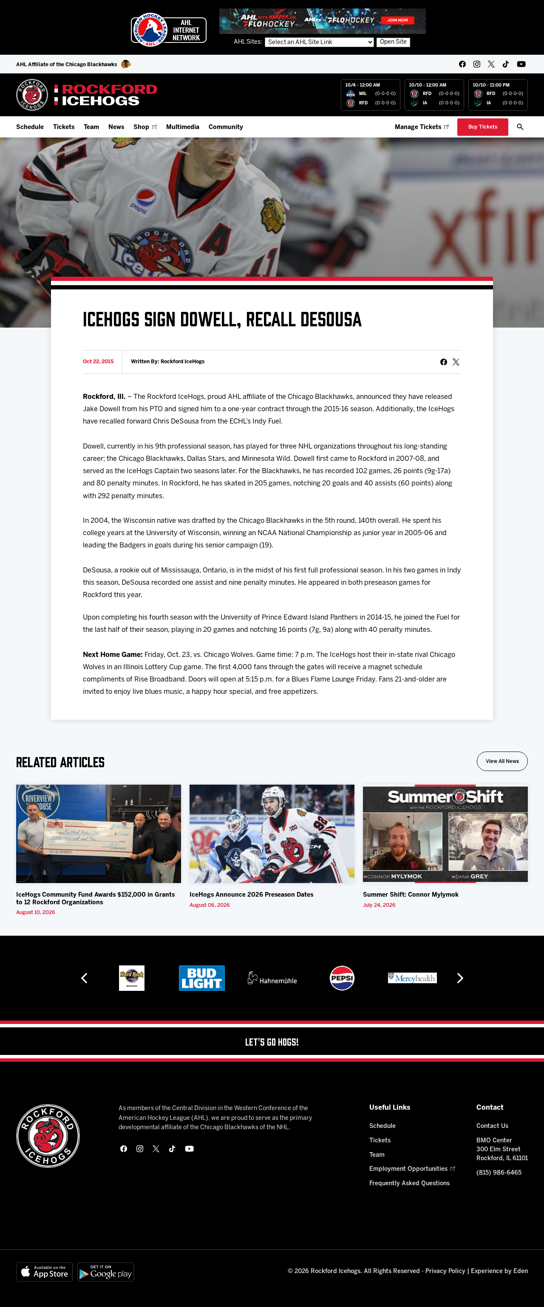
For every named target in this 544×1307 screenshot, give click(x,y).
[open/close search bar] (520, 127)
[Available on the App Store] (44, 1272)
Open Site (393, 42)
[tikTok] (506, 64)
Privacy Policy (445, 1271)
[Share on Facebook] (444, 362)
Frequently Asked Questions (409, 1183)
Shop (141, 127)
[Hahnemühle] (272, 978)
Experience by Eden (499, 1271)
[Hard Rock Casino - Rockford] (131, 978)
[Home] (87, 95)
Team (91, 127)
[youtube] (521, 64)
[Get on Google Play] (105, 1272)
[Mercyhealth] (412, 978)
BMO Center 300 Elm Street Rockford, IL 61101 (502, 1149)
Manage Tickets (418, 127)
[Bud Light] (201, 978)
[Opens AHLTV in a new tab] (322, 21)
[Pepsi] (342, 978)
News (116, 127)
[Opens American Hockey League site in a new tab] (168, 30)
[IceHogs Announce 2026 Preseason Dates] (272, 834)
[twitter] (491, 64)
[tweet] (456, 362)
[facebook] (462, 64)
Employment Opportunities (408, 1169)
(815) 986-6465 (498, 1173)
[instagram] (477, 64)
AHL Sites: (249, 42)
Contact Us (492, 1126)
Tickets (63, 127)
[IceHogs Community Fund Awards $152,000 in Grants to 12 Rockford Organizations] (98, 834)
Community (226, 127)
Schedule (30, 127)
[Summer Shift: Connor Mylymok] (445, 834)
